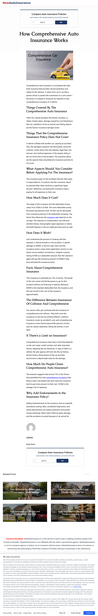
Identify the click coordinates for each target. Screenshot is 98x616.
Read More (30, 444)
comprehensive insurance (56, 377)
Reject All (62, 613)
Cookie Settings (76, 613)
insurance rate (52, 217)
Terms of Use (17, 613)
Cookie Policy (77, 586)
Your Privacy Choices (39, 613)
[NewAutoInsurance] (17, 2)
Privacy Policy (7, 613)
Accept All (89, 613)
